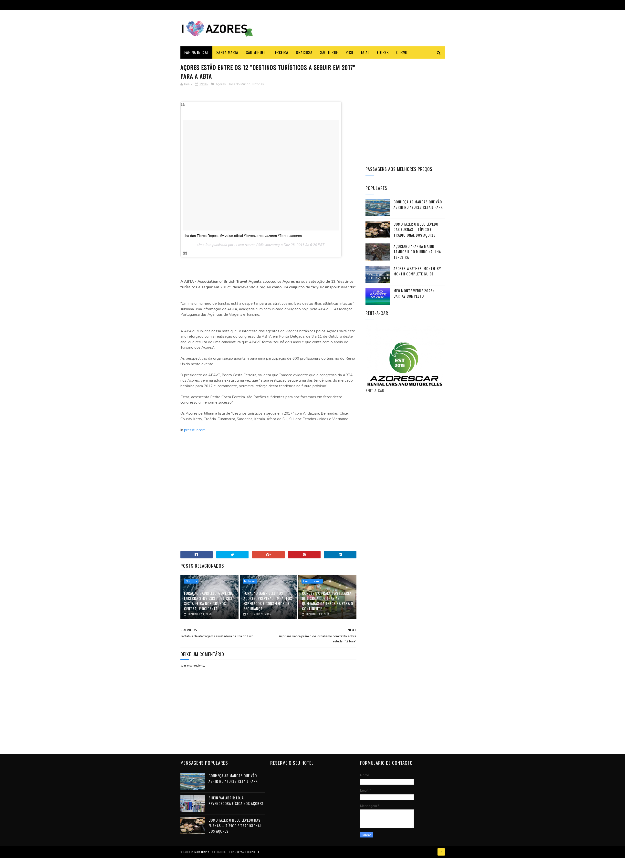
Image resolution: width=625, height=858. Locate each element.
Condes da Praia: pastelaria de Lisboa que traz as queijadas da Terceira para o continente (327, 600)
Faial (365, 52)
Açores (221, 84)
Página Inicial (196, 52)
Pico (349, 52)
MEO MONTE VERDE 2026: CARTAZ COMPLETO (414, 293)
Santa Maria (227, 52)
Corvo (401, 52)
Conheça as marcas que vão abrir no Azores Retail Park (418, 204)
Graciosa (304, 52)
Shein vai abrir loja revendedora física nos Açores (235, 800)
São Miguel (255, 52)
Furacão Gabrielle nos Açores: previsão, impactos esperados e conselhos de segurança (267, 600)
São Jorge (329, 52)
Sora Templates (203, 852)
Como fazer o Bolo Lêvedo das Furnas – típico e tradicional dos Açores (416, 229)
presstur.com (195, 430)
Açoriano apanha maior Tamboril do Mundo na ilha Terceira (417, 251)
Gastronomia (312, 581)
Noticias (258, 84)
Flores (382, 52)
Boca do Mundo (239, 84)
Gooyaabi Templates (247, 852)
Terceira (280, 52)
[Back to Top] (441, 852)
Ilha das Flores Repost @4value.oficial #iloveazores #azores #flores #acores (243, 236)
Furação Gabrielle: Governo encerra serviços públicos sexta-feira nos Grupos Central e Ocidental (208, 600)
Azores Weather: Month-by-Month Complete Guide (418, 271)
